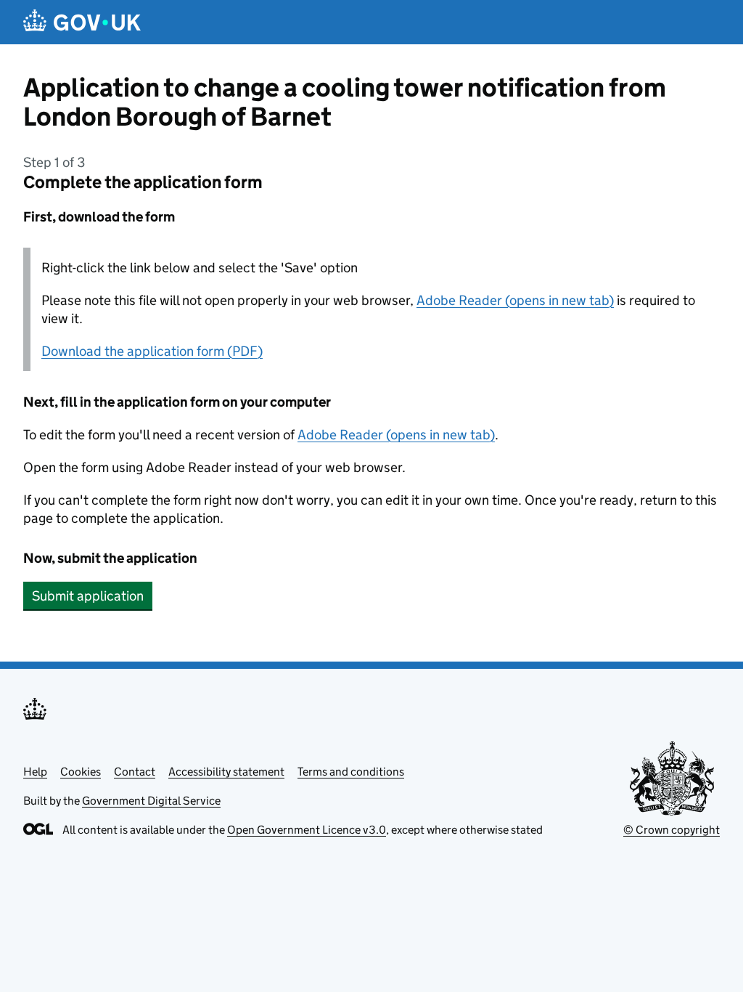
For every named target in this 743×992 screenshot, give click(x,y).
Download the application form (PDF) (152, 351)
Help (35, 771)
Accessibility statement (226, 771)
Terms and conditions (350, 771)
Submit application (88, 596)
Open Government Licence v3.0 (306, 830)
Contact (134, 771)
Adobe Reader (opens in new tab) (515, 300)
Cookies (80, 771)
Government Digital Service (151, 801)
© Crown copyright (671, 830)
